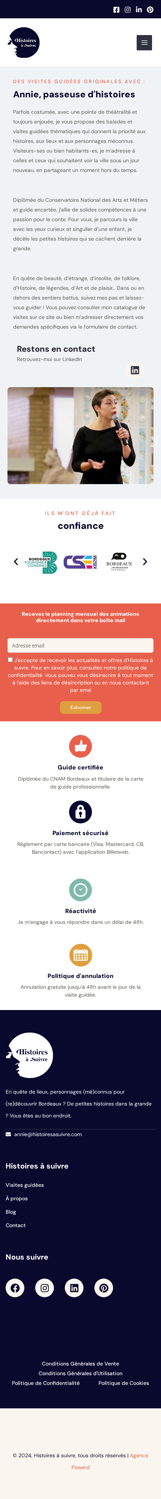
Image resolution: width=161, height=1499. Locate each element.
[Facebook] (116, 9)
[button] (16, 562)
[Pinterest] (150, 9)
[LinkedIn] (139, 9)
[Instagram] (127, 9)
